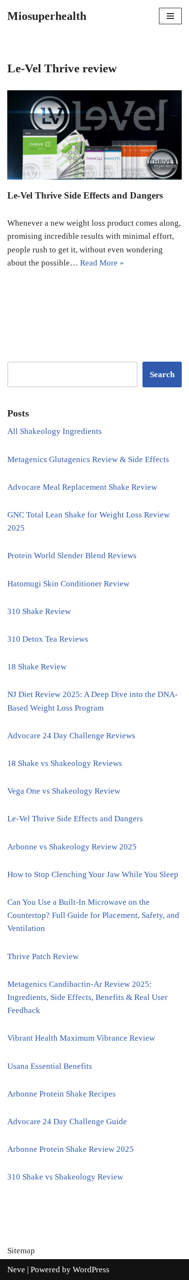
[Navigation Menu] (170, 16)
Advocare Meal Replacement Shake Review (82, 487)
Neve (16, 1269)
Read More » (102, 262)
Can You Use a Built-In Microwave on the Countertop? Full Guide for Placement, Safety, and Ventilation (93, 915)
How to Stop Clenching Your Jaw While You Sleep (92, 874)
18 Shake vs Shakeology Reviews (64, 763)
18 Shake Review (36, 666)
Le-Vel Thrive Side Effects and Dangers (85, 195)
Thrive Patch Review (43, 956)
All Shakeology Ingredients (54, 431)
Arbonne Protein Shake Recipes (61, 1093)
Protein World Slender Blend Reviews (72, 555)
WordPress (91, 1269)
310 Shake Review (39, 611)
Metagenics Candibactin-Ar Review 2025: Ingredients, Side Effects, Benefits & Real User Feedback (87, 997)
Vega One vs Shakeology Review (63, 791)
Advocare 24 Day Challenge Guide (67, 1121)
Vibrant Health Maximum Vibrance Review (81, 1038)
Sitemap (21, 1250)
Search (162, 374)
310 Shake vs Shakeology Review (65, 1176)
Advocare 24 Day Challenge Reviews (71, 735)
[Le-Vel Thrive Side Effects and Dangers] (94, 134)
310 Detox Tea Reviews (47, 639)
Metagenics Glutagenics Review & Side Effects (88, 459)
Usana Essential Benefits (49, 1066)
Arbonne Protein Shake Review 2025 (70, 1149)
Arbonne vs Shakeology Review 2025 (72, 846)
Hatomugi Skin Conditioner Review (68, 583)
